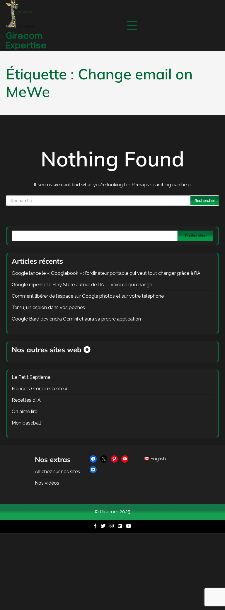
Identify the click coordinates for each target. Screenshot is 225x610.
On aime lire (24, 411)
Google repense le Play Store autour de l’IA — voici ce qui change (82, 284)
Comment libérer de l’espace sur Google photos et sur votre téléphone (88, 296)
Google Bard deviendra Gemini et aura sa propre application (76, 319)
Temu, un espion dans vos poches (48, 307)
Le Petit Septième (31, 377)
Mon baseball (26, 423)
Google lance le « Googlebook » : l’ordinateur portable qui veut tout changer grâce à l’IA (106, 273)
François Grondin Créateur (40, 388)
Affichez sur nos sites (57, 471)
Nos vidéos (47, 483)
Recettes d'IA (26, 400)
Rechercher (195, 235)
